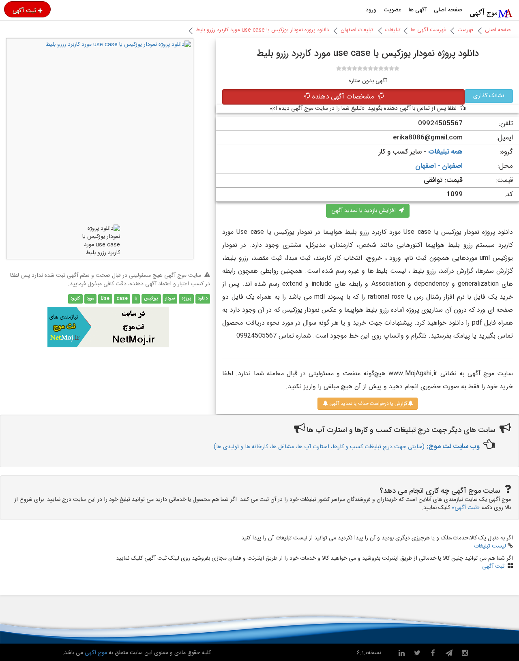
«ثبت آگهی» (466, 508)
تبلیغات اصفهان (357, 30)
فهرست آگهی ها (428, 30)
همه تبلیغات (445, 152)
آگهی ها (418, 10)
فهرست (465, 30)
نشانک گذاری (488, 96)
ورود (371, 10)
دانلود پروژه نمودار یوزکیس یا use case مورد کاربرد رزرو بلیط (262, 30)
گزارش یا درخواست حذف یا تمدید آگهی (367, 404)
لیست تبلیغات (490, 546)
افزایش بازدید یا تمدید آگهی (365, 211)
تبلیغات (393, 30)
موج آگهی (95, 653)
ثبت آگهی (24, 10)
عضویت (392, 10)
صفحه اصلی (448, 10)
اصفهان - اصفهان (439, 166)
